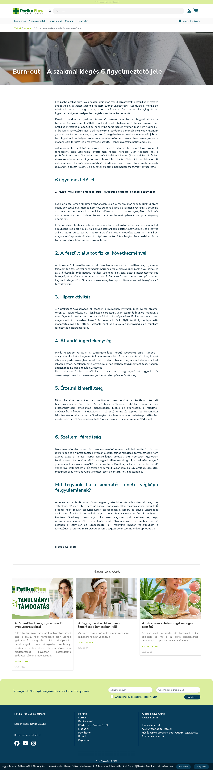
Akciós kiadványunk (153, 714)
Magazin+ (70, 21)
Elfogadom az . (136, 696)
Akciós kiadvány (190, 21)
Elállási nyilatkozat (153, 736)
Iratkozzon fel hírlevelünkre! (107, 2)
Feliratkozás (192, 697)
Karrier (82, 717)
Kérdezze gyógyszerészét (93, 725)
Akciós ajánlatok (37, 21)
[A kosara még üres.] (195, 10)
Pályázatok (84, 732)
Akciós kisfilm (150, 717)
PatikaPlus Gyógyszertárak (30, 714)
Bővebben (180, 766)
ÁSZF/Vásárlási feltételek (157, 729)
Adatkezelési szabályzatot (143, 696)
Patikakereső (55, 21)
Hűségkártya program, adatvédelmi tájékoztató (170, 732)
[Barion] (106, 753)
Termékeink (20, 21)
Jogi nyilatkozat (151, 725)
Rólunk (82, 714)
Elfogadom (197, 766)
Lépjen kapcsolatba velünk (30, 724)
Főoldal (17, 28)
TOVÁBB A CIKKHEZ (22, 662)
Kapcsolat (83, 21)
